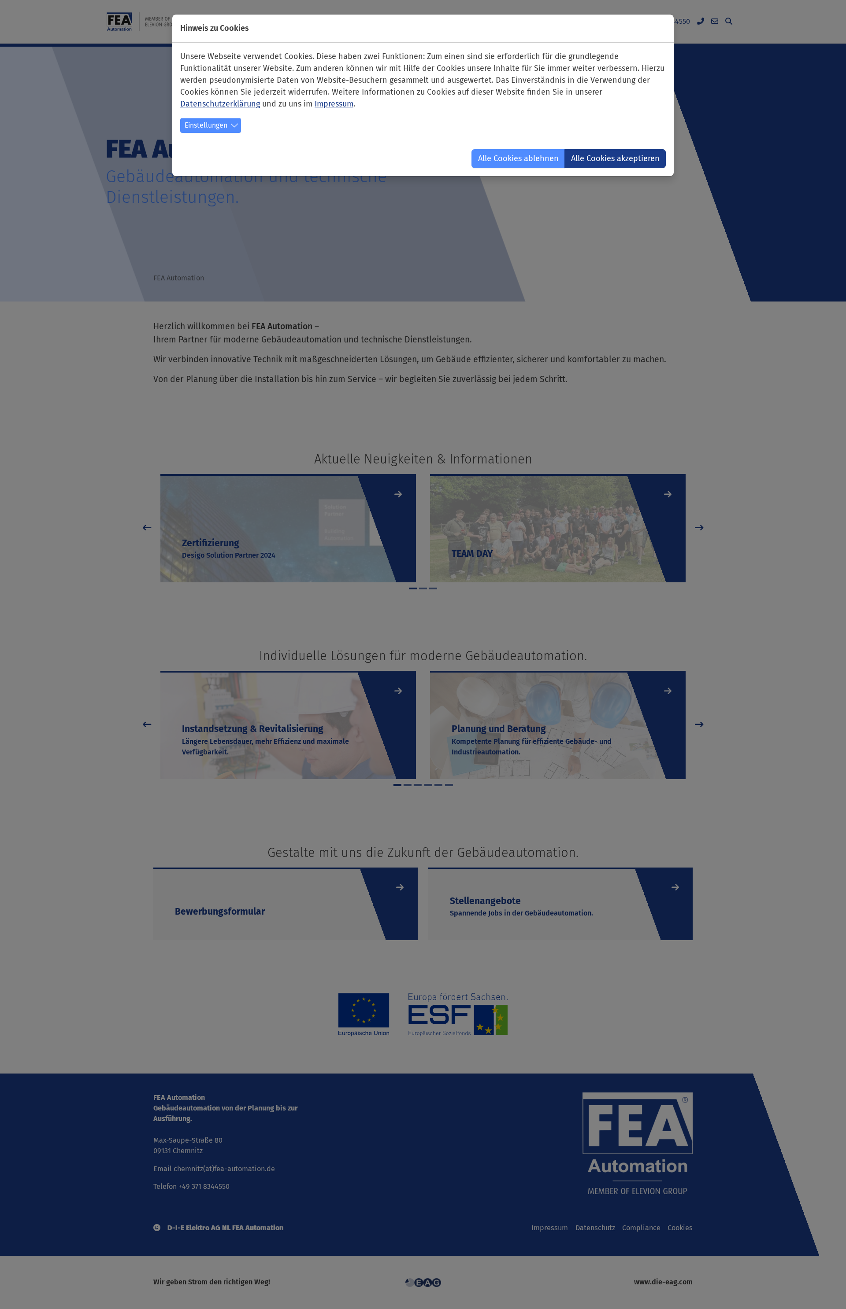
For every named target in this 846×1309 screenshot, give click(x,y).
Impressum (334, 104)
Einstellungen (206, 125)
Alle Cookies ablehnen (518, 158)
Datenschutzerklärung (220, 104)
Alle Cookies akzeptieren (615, 158)
